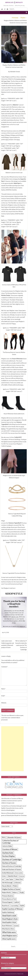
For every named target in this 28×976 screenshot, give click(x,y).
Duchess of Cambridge (11, 859)
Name (3, 689)
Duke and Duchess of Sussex (11, 869)
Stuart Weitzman (7, 925)
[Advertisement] (12, 748)
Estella (22, 973)
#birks (4, 837)
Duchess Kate (7, 853)
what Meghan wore (9, 936)
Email (3, 696)
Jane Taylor (9, 879)
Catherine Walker (7, 846)
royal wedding (14, 905)
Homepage (15, 17)
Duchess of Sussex (9, 863)
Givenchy (21, 876)
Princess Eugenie (7, 902)
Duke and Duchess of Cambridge (11, 866)
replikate (16, 902)
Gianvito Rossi (12, 876)
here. (8, 382)
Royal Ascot (5, 905)
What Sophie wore (9, 939)
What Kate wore (9, 932)
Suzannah (16, 925)
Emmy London (18, 872)
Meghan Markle (6, 892)
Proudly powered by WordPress (10, 973)
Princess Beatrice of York (9, 899)
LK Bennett (17, 882)
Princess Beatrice (7, 896)
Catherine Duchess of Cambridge (10, 842)
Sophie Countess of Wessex (12, 909)
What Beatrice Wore (8, 929)
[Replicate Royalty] (14, 3)
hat (3, 879)
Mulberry (15, 892)
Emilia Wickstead (7, 873)
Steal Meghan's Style (10, 919)
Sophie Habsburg (8, 912)
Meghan (22, 17)
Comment (4, 666)
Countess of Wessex (9, 849)
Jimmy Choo (19, 879)
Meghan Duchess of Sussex (11, 889)
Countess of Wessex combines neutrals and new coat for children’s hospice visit (12, 801)
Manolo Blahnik (6, 886)
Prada (22, 892)
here (8, 135)
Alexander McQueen (14, 837)
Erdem (4, 876)
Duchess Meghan (8, 856)
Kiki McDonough (7, 882)
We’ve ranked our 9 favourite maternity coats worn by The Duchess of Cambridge (21, 645)
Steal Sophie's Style (9, 922)
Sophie (22, 905)
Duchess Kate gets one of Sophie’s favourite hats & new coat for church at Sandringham (13, 808)
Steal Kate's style (9, 915)
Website (3, 703)
